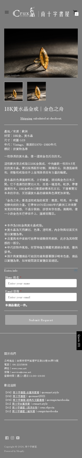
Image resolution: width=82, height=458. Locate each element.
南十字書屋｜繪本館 (23, 411)
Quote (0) (79, 340)
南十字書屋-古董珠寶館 (26, 392)
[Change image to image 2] (36, 91)
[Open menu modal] (6, 12)
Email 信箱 (13, 291)
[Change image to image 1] (13, 91)
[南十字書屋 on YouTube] (18, 437)
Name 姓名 (13, 277)
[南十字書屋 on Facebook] (7, 437)
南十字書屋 (19, 396)
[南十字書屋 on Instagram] (12, 437)
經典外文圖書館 (35, 400)
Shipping (26, 118)
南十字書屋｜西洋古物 (24, 407)
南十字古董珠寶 (21, 403)
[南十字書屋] (41, 12)
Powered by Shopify (14, 451)
